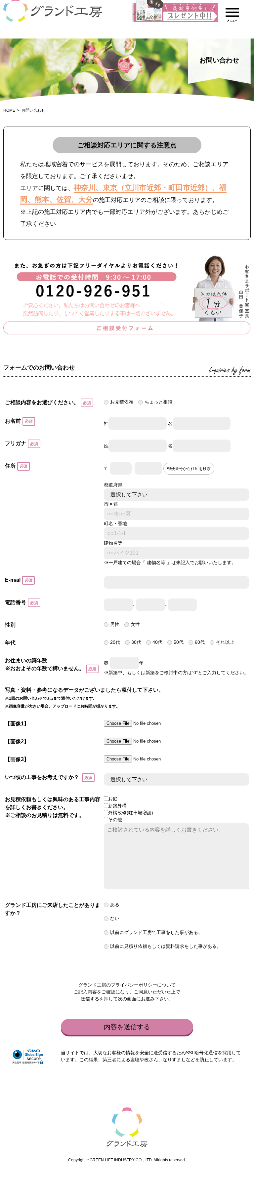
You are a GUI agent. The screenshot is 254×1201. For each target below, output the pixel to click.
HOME (9, 110)
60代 (200, 642)
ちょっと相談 (158, 402)
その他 (115, 819)
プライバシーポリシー (134, 985)
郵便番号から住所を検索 (189, 468)
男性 (114, 624)
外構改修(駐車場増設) (130, 812)
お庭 (112, 798)
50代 (179, 642)
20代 (115, 642)
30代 (136, 642)
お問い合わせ (33, 110)
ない (114, 918)
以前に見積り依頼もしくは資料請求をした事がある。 (165, 946)
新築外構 (117, 805)
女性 (135, 624)
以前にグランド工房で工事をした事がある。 (156, 932)
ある (114, 904)
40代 (157, 642)
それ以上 (225, 642)
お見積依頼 (121, 402)
